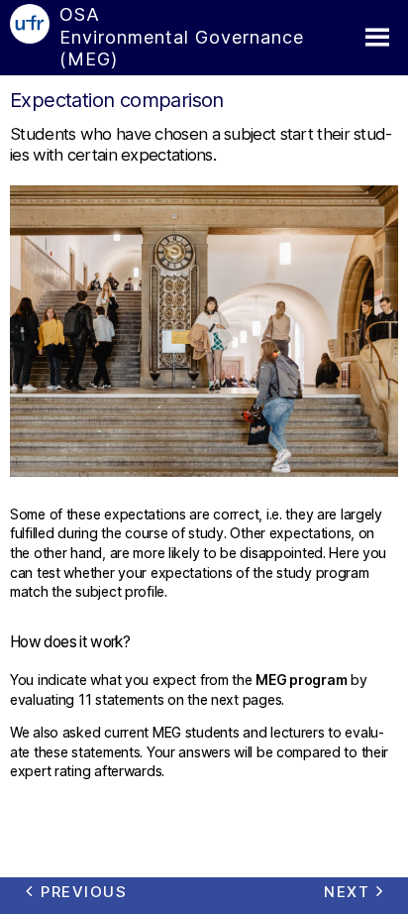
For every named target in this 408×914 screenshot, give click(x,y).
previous (84, 891)
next (346, 891)
